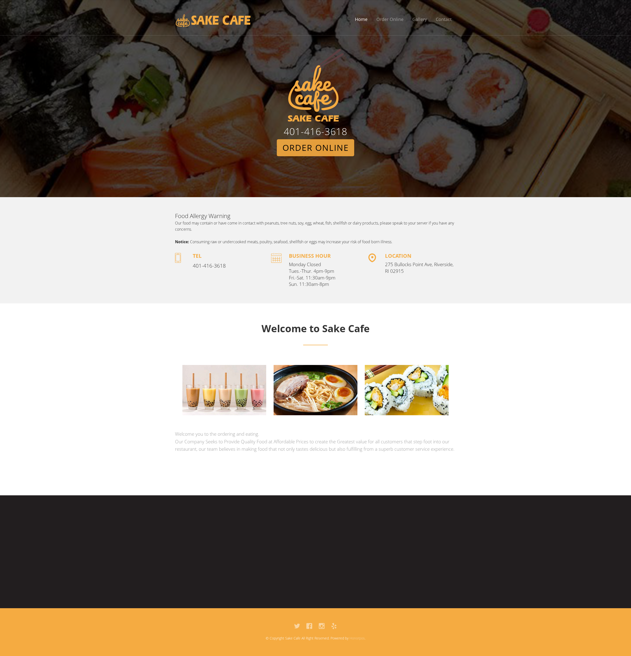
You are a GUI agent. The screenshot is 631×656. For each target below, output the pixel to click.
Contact (444, 19)
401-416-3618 (315, 131)
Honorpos (357, 638)
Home (361, 19)
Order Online (389, 19)
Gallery (419, 19)
